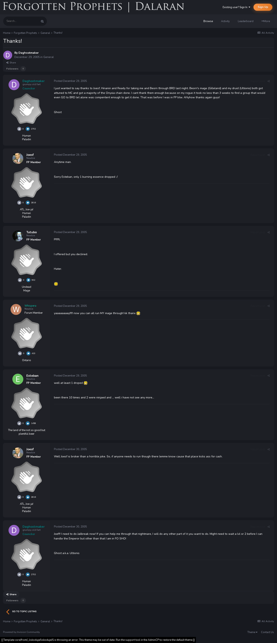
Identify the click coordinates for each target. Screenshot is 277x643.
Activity (225, 21)
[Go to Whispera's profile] (16, 309)
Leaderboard (245, 21)
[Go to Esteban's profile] (17, 379)
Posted (70, 81)
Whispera (30, 306)
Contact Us (267, 632)
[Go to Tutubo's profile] (17, 235)
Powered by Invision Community (21, 632)
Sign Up (263, 7)
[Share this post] (268, 81)
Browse (208, 21)
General (48, 57)
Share (12, 62)
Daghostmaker (28, 53)
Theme (251, 632)
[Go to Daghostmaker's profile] (7, 55)
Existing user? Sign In (236, 7)
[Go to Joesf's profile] (17, 158)
